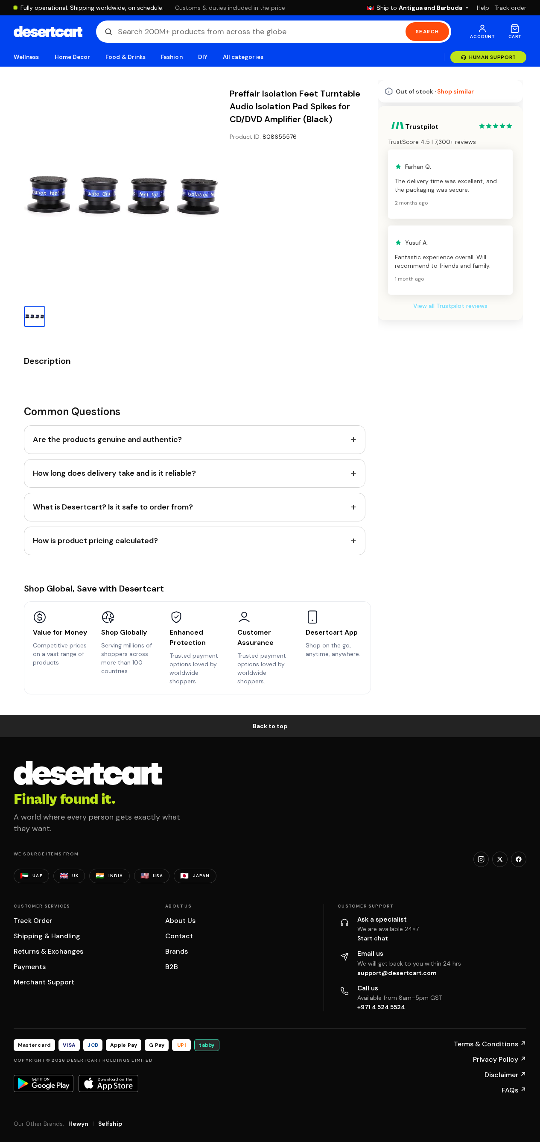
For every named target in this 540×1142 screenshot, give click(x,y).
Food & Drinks (125, 57)
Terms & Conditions (490, 1044)
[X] (500, 859)
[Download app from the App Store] (108, 1083)
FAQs (514, 1090)
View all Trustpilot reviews (450, 306)
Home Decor (72, 57)
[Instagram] (481, 859)
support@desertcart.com (397, 973)
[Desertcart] (48, 31)
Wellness (26, 57)
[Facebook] (518, 859)
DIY (202, 57)
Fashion (171, 57)
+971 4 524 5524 (381, 1007)
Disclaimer (505, 1074)
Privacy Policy (499, 1059)
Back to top (270, 726)
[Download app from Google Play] (43, 1083)
